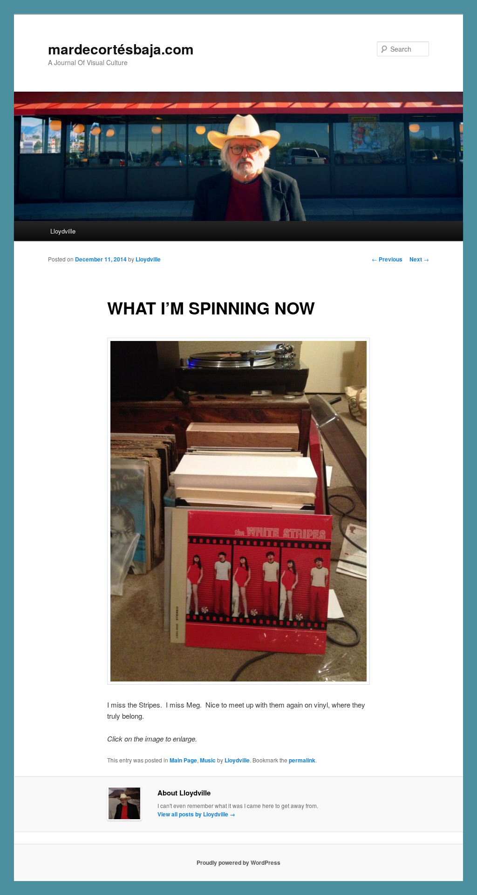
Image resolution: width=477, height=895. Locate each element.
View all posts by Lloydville (196, 814)
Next (419, 259)
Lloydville (62, 231)
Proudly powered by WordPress (238, 862)
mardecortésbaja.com (121, 49)
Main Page (183, 760)
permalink (302, 760)
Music (208, 760)
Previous (387, 259)
